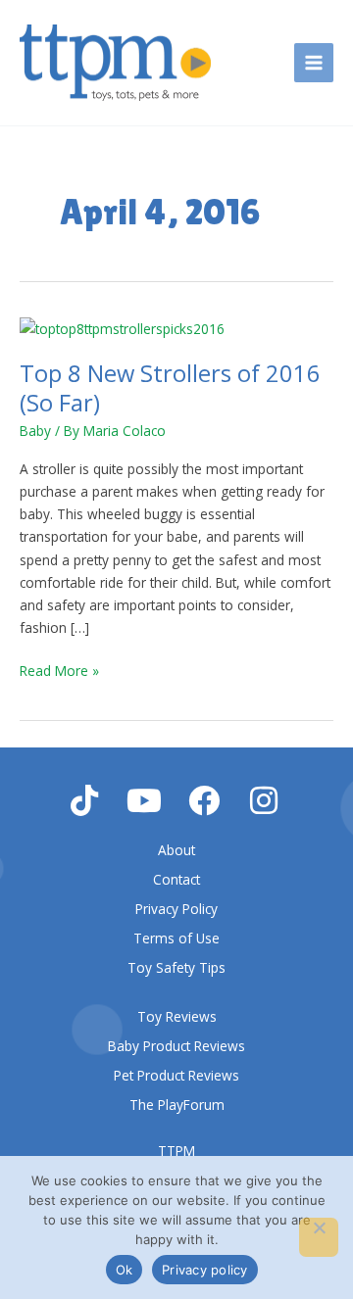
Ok (124, 1269)
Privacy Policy (176, 908)
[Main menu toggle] (314, 63)
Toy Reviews (177, 1016)
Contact (176, 879)
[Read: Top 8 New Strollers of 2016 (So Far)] (122, 326)
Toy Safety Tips (176, 967)
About (176, 850)
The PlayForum (177, 1104)
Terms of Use (176, 938)
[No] (318, 1237)
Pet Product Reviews (176, 1075)
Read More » (59, 669)
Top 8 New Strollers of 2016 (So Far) (170, 387)
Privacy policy (205, 1269)
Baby (35, 430)
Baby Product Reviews (176, 1045)
